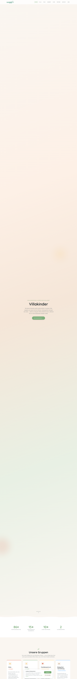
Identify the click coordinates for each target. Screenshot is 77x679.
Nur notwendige (47, 675)
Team (44, 2)
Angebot (49, 2)
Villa (40, 2)
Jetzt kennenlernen (38, 318)
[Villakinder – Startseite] (10, 2)
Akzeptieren (48, 672)
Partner (58, 2)
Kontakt (64, 2)
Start (36, 2)
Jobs (69, 2)
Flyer (54, 2)
